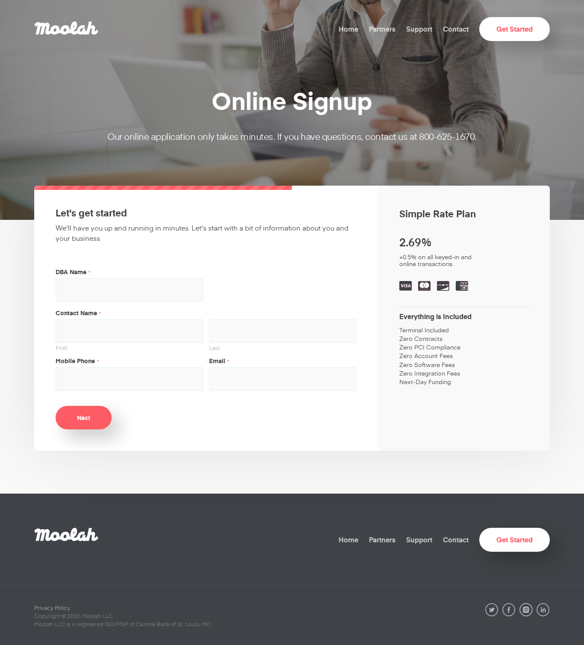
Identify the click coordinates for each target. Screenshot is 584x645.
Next (83, 417)
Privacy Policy (52, 607)
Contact (456, 29)
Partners (382, 29)
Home (348, 29)
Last (214, 347)
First (61, 347)
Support (419, 29)
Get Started (514, 29)
